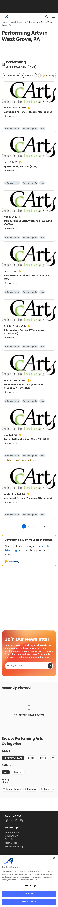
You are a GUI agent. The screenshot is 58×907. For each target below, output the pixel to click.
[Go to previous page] (8, 526)
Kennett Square (13, 789)
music (43, 757)
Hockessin (32, 789)
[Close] (54, 858)
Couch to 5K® (11, 835)
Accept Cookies (29, 901)
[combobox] (11, 75)
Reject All (28, 893)
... (38, 526)
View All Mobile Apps (14, 846)
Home (5, 22)
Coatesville (48, 789)
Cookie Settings (29, 885)
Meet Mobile (11, 842)
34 (44, 526)
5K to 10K (9, 839)
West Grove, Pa (18, 22)
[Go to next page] (50, 526)
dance (31, 757)
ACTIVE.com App (13, 832)
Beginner (18, 772)
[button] (29, 75)
